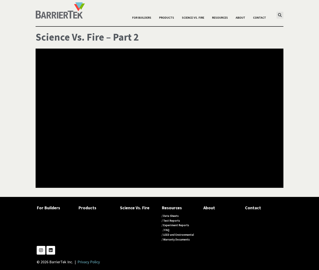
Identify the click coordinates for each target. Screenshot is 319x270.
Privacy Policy (88, 261)
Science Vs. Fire (193, 18)
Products (166, 18)
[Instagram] (41, 250)
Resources (220, 18)
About (240, 18)
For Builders (141, 18)
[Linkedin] (50, 250)
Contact (259, 18)
